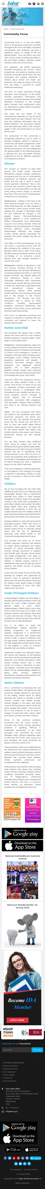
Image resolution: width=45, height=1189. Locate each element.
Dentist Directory (10, 1069)
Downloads (17, 1170)
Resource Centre (10, 1066)
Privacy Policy (24, 1174)
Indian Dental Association (28, 1179)
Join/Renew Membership (13, 1063)
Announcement (9, 1081)
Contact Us (7, 1078)
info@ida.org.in (12, 1111)
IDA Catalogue (9, 1072)
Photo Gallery (9, 1075)
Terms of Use (31, 1170)
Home (6, 29)
